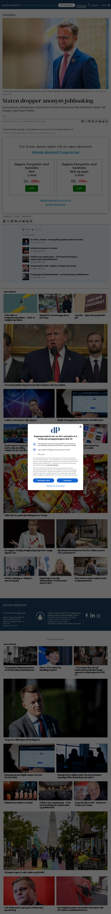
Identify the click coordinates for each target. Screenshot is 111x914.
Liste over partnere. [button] (53, 465)
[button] (55, 454)
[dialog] (55, 457)
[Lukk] (80, 427)
